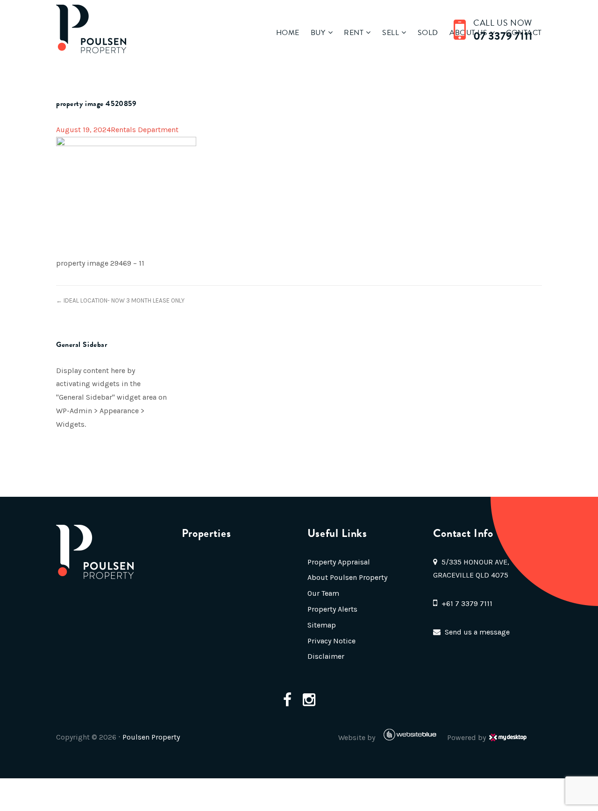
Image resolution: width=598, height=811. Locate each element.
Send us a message (477, 632)
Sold (428, 32)
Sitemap (321, 625)
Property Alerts (332, 609)
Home (287, 32)
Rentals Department (144, 129)
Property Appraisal (338, 561)
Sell (390, 32)
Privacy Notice (331, 640)
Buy (318, 32)
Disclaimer (325, 656)
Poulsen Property (151, 737)
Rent (353, 32)
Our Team (323, 593)
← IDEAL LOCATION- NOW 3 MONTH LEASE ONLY (120, 300)
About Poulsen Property (347, 577)
